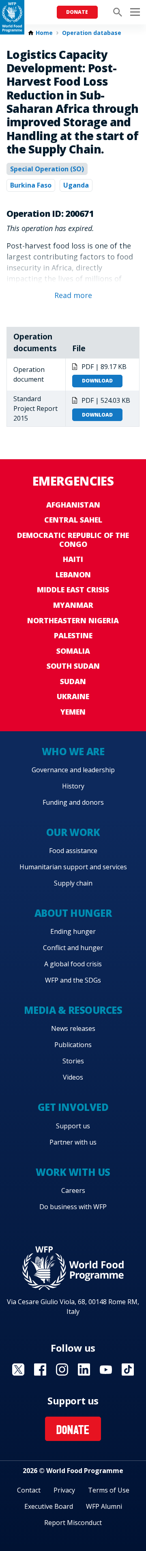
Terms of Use (108, 1490)
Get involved (73, 1107)
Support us (73, 1125)
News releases (73, 1028)
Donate (77, 12)
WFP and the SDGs (73, 980)
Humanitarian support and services (73, 866)
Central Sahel (73, 520)
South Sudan (73, 666)
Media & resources (73, 1010)
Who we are (73, 751)
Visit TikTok (128, 1369)
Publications (73, 1044)
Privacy (64, 1490)
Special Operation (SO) (47, 168)
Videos (73, 1077)
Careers (73, 1190)
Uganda (76, 185)
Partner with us (73, 1142)
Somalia (73, 651)
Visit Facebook (40, 1369)
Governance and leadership (73, 769)
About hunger (73, 913)
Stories (73, 1060)
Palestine (73, 635)
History (73, 786)
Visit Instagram (62, 1369)
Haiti (73, 559)
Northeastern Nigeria (73, 620)
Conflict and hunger (73, 947)
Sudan (73, 681)
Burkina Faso (31, 185)
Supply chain (73, 883)
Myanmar (73, 605)
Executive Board (48, 1506)
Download (97, 380)
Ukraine (73, 696)
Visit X (18, 1369)
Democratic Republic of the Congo (73, 539)
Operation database (91, 33)
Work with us (73, 1172)
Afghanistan (73, 505)
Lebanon (73, 574)
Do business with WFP (73, 1206)
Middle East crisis (73, 589)
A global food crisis (73, 963)
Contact (29, 1490)
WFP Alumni (104, 1506)
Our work (73, 832)
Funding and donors (73, 802)
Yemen (73, 712)
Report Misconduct (73, 1522)
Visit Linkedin (84, 1369)
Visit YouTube (106, 1369)
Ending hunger (73, 931)
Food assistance (73, 850)
